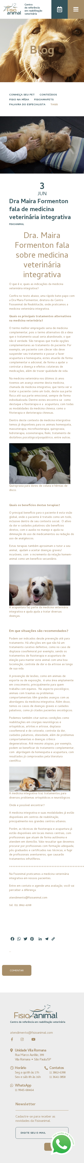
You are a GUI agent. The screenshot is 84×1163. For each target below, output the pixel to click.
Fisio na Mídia (19, 100)
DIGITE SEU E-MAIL (33, 1133)
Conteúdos (48, 95)
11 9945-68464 (24, 1090)
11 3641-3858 (57, 1077)
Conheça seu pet (22, 95)
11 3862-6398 (57, 1073)
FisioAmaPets (44, 100)
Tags (54, 105)
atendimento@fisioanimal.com (31, 1033)
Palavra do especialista (27, 105)
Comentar (17, 971)
